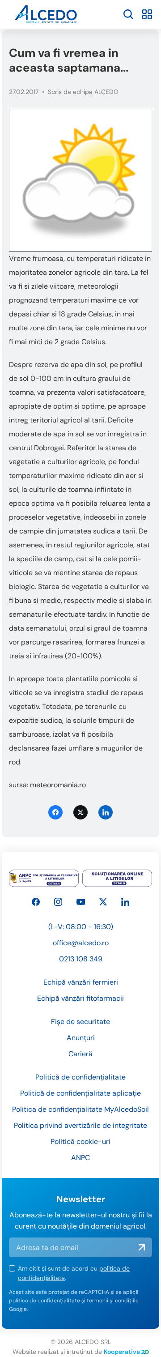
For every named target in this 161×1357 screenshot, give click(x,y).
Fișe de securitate (80, 1021)
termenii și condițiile (113, 1300)
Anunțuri (81, 1037)
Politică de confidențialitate (80, 1077)
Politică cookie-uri (80, 1141)
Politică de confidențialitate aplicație (80, 1093)
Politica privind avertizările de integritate (80, 1125)
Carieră (80, 1053)
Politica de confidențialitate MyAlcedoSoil (80, 1109)
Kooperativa (122, 1352)
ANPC (80, 1157)
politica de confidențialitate (44, 1300)
